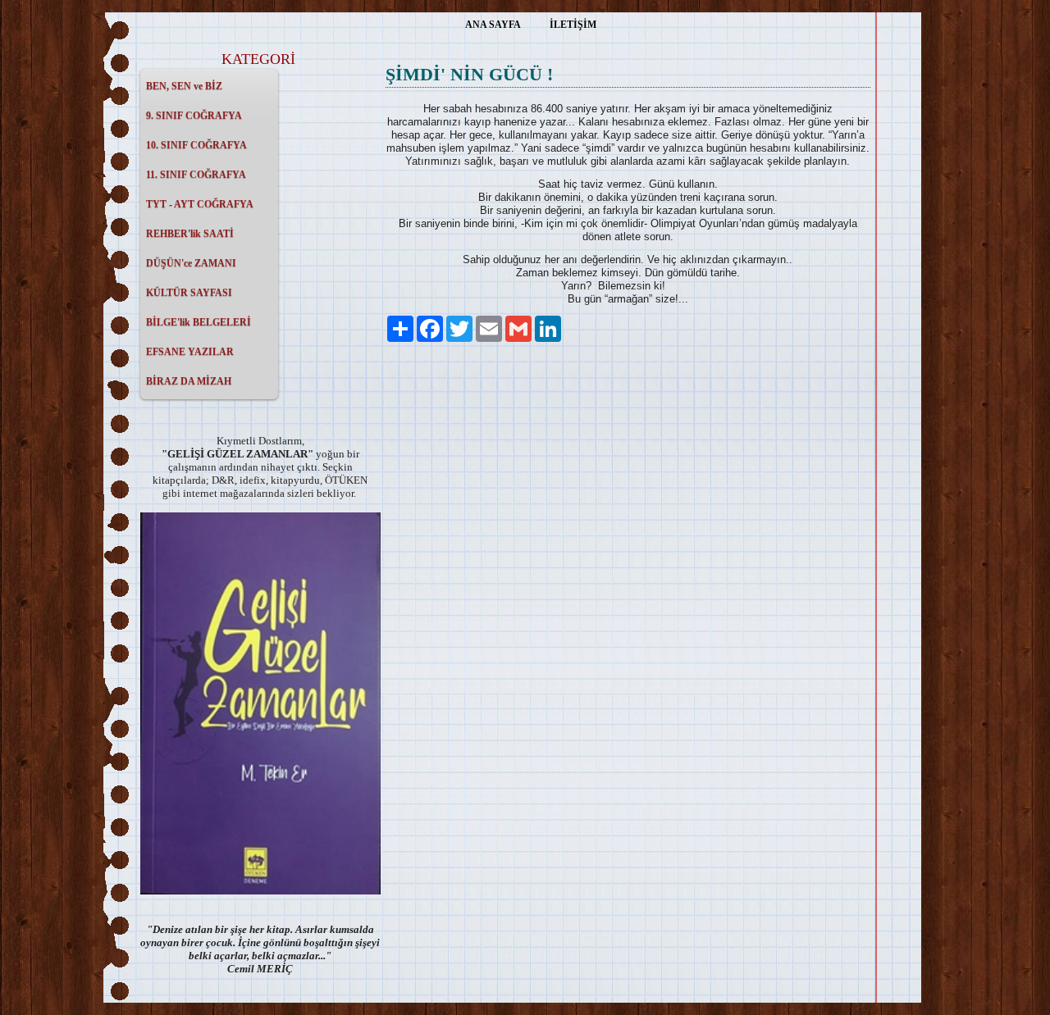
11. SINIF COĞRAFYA (196, 174)
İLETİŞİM (573, 24)
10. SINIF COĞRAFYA (196, 145)
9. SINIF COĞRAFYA (194, 115)
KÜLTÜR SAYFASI (189, 292)
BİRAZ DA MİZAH (188, 381)
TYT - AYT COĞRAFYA (199, 204)
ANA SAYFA (493, 24)
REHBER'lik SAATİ (190, 233)
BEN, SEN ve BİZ (184, 86)
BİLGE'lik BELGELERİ (198, 322)
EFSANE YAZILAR (190, 351)
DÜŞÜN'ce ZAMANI (191, 263)
